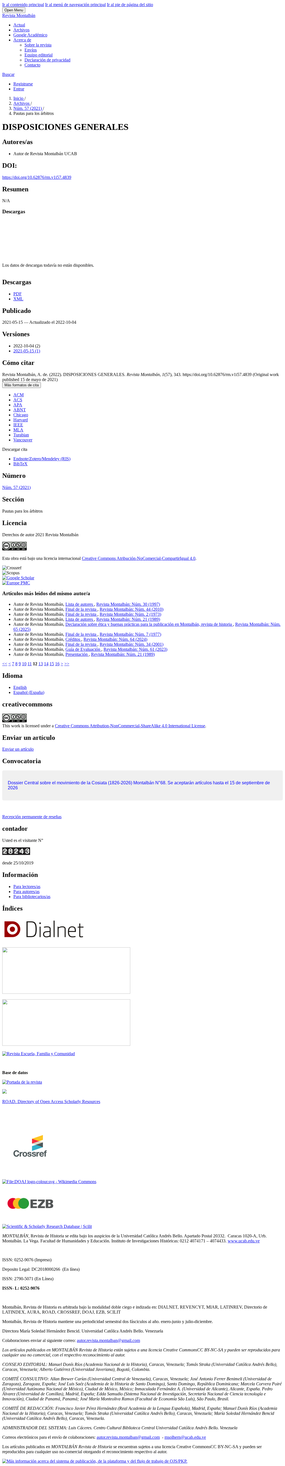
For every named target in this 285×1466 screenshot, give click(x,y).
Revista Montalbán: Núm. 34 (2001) (131, 644)
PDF (17, 293)
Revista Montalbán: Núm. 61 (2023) (135, 649)
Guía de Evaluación (83, 649)
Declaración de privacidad (47, 60)
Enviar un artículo (18, 749)
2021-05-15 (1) (26, 350)
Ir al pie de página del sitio (130, 4)
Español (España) (28, 692)
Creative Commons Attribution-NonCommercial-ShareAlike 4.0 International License (130, 725)
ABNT (19, 409)
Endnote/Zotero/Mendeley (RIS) (41, 458)
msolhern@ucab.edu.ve (185, 1437)
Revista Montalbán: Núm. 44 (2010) (131, 609)
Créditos (73, 639)
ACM (18, 394)
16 (57, 663)
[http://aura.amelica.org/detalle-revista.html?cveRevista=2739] (4, 1092)
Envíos (30, 50)
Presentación (77, 654)
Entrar (18, 88)
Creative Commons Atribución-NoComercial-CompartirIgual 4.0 (138, 558)
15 (52, 663)
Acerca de (22, 40)
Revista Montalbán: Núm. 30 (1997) (128, 604)
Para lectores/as (26, 886)
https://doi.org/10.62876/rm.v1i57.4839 (36, 177)
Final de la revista (81, 609)
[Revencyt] (66, 992)
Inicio (18, 98)
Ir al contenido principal (23, 4)
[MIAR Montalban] (66, 1044)
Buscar (8, 74)
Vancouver (22, 439)
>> (66, 663)
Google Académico (30, 35)
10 (24, 663)
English (20, 687)
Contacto (32, 65)
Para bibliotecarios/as (31, 896)
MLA (18, 429)
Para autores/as (26, 891)
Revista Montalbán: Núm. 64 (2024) (115, 639)
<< (4, 663)
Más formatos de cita (21, 385)
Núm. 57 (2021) (28, 108)
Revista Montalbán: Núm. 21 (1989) (128, 619)
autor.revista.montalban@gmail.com (108, 1340)
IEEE (18, 424)
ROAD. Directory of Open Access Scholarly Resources (51, 1101)
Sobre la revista (37, 45)
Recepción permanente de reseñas (32, 816)
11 (30, 663)
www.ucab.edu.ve (244, 1240)
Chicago (20, 414)
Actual (19, 25)
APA (17, 404)
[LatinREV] (38, 1053)
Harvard (20, 419)
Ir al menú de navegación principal (75, 4)
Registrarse (23, 83)
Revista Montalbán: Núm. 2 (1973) (130, 614)
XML (18, 298)
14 (46, 663)
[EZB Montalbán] (31, 1217)
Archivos (21, 30)
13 (40, 663)
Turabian (21, 434)
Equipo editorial (38, 55)
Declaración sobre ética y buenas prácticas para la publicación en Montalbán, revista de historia (149, 624)
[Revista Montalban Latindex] (22, 1082)
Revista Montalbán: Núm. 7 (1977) (130, 634)
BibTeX (20, 463)
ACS (17, 399)
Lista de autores (79, 604)
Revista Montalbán (18, 15)
